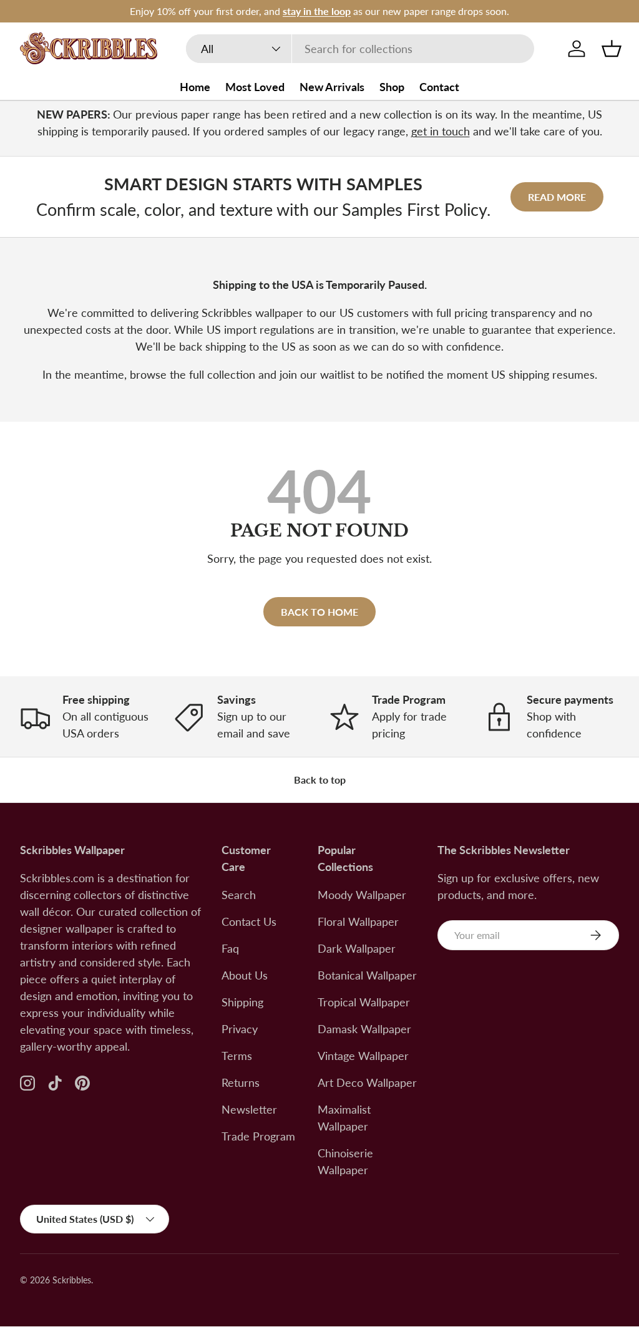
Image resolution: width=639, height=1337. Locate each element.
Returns (241, 1082)
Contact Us (249, 921)
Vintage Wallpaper (363, 1055)
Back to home (319, 612)
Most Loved (255, 87)
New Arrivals (332, 87)
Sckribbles (71, 1280)
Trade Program (258, 1136)
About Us (245, 975)
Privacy (240, 1029)
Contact (439, 87)
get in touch (440, 131)
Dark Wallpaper (357, 948)
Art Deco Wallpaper (367, 1082)
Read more (557, 197)
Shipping (242, 1002)
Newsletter (249, 1109)
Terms (237, 1055)
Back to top (320, 779)
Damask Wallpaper (364, 1029)
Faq (230, 948)
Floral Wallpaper (358, 921)
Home (195, 87)
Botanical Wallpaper (367, 975)
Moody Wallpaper (362, 895)
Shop (391, 87)
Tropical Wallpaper (364, 1002)
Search (239, 895)
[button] (611, 48)
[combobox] (360, 48)
